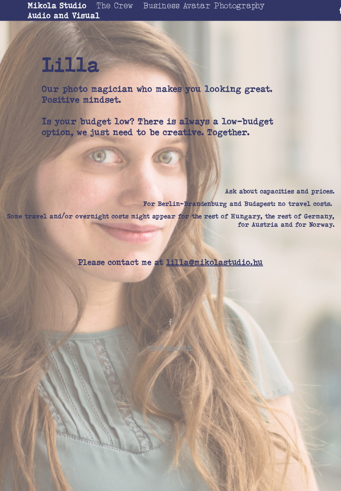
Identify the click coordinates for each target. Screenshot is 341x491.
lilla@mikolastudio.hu (214, 262)
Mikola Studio (56, 5)
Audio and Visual (63, 15)
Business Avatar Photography (203, 5)
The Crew (114, 5)
